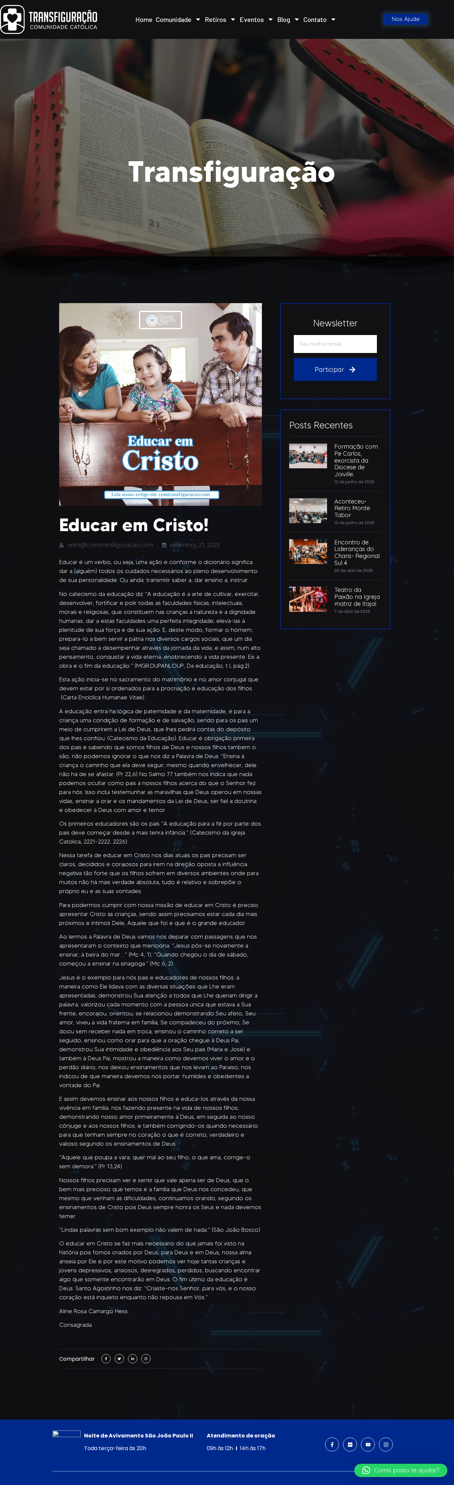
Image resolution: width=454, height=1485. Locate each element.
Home (144, 19)
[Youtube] (368, 1444)
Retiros (215, 19)
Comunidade (173, 19)
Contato (315, 19)
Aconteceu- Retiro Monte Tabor (352, 508)
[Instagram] (386, 1444)
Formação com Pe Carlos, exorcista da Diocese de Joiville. (356, 460)
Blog (283, 19)
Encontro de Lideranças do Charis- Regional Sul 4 (357, 552)
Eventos (252, 19)
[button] (400, 1470)
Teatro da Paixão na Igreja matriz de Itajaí (357, 597)
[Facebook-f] (332, 1444)
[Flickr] (350, 1444)
